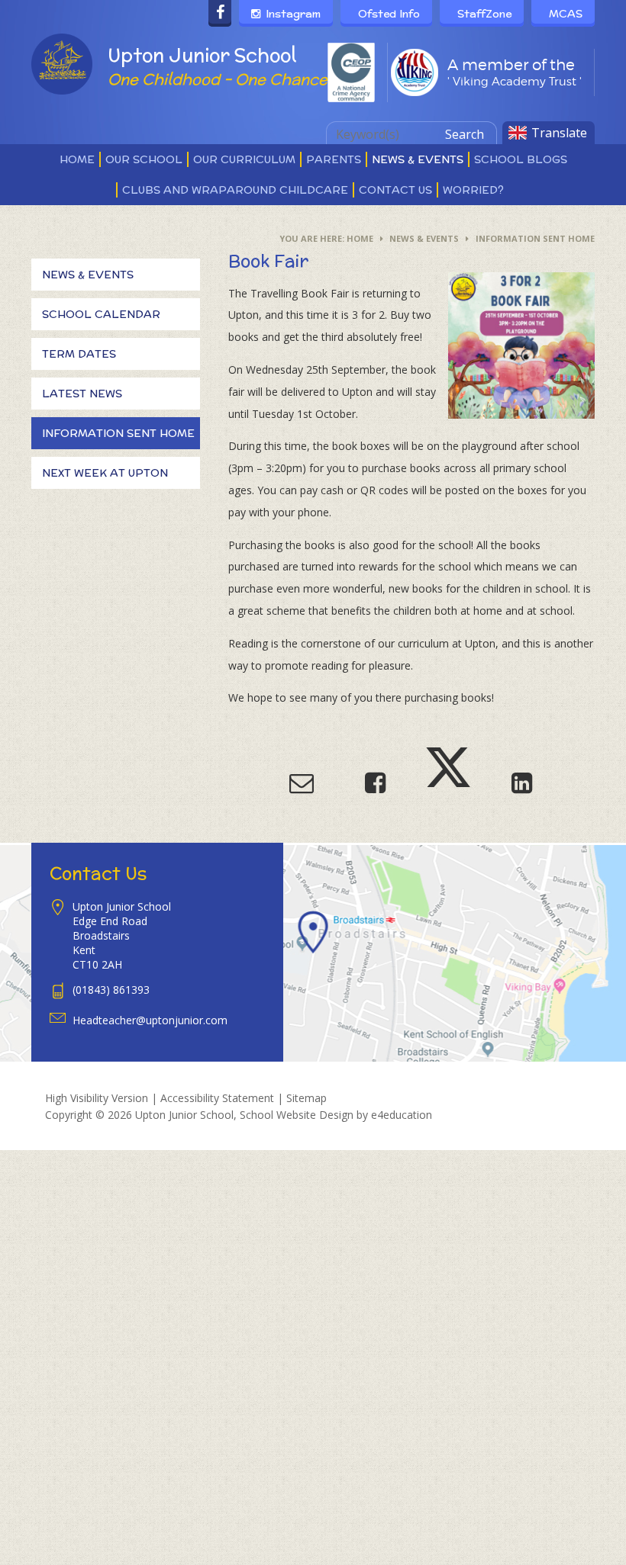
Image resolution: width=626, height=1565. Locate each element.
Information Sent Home (535, 238)
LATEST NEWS (82, 393)
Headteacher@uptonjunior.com (150, 1020)
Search (464, 134)
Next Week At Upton (105, 472)
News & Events (424, 238)
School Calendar (101, 314)
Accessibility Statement (217, 1098)
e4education (401, 1114)
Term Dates (79, 354)
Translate (559, 132)
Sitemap (306, 1098)
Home (360, 238)
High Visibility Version (96, 1098)
